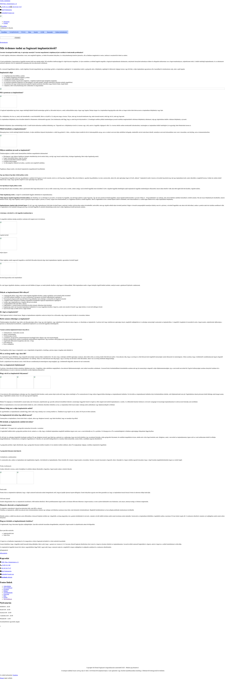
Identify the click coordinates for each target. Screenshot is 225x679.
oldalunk (6, 577)
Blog (5, 596)
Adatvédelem (7, 586)
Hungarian (6, 21)
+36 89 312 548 (5, 7)
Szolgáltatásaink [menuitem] (14, 32)
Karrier (5, 597)
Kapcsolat (6, 594)
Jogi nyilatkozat (8, 588)
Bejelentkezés (4, 42)
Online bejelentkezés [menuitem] (61, 32)
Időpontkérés (3, 553)
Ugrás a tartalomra (5, 0)
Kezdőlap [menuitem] (4, 32)
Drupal (2, 678)
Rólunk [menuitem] (23, 32)
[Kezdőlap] (3, 26)
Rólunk (6, 591)
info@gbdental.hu (7, 10)
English (6, 23)
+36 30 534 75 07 (17, 7)
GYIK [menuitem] (42, 32)
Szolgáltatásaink (8, 592)
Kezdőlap (6, 589)
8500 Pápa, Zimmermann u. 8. (8, 3)
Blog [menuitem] (29, 32)
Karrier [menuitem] (36, 32)
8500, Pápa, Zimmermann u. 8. (10, 562)
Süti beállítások (8, 599)
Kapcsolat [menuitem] (50, 32)
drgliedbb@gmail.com (8, 13)
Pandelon (15, 675)
